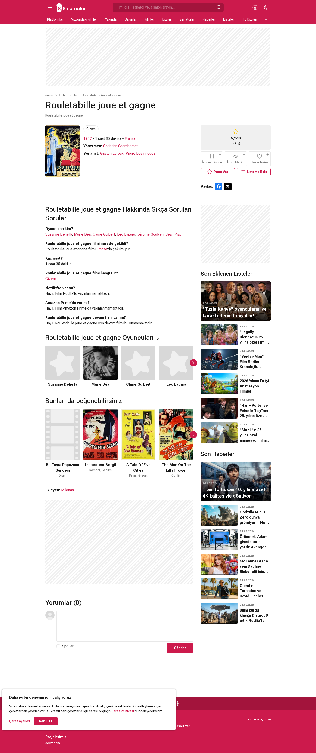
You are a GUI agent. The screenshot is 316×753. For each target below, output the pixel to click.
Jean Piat (173, 234)
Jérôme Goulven (150, 234)
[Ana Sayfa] (71, 7)
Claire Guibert (104, 234)
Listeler (228, 19)
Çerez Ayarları (19, 721)
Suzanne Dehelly (58, 234)
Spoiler (68, 646)
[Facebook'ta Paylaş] (218, 186)
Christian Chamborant (120, 146)
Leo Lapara (126, 234)
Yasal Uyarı (182, 726)
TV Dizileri (249, 19)
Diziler (166, 19)
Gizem (91, 129)
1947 (87, 138)
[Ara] (219, 7)
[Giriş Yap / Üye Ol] (255, 7)
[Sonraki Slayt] (193, 362)
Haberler (209, 19)
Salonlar (131, 19)
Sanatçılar (187, 19)
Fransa (130, 138)
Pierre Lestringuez (140, 153)
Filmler (149, 19)
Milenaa (67, 490)
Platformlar (55, 19)
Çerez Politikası (122, 711)
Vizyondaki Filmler (84, 19)
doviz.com (52, 743)
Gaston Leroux (112, 153)
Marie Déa (82, 234)
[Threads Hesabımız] (177, 703)
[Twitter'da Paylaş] (228, 186)
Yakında (111, 19)
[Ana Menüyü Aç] (50, 7)
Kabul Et (45, 721)
